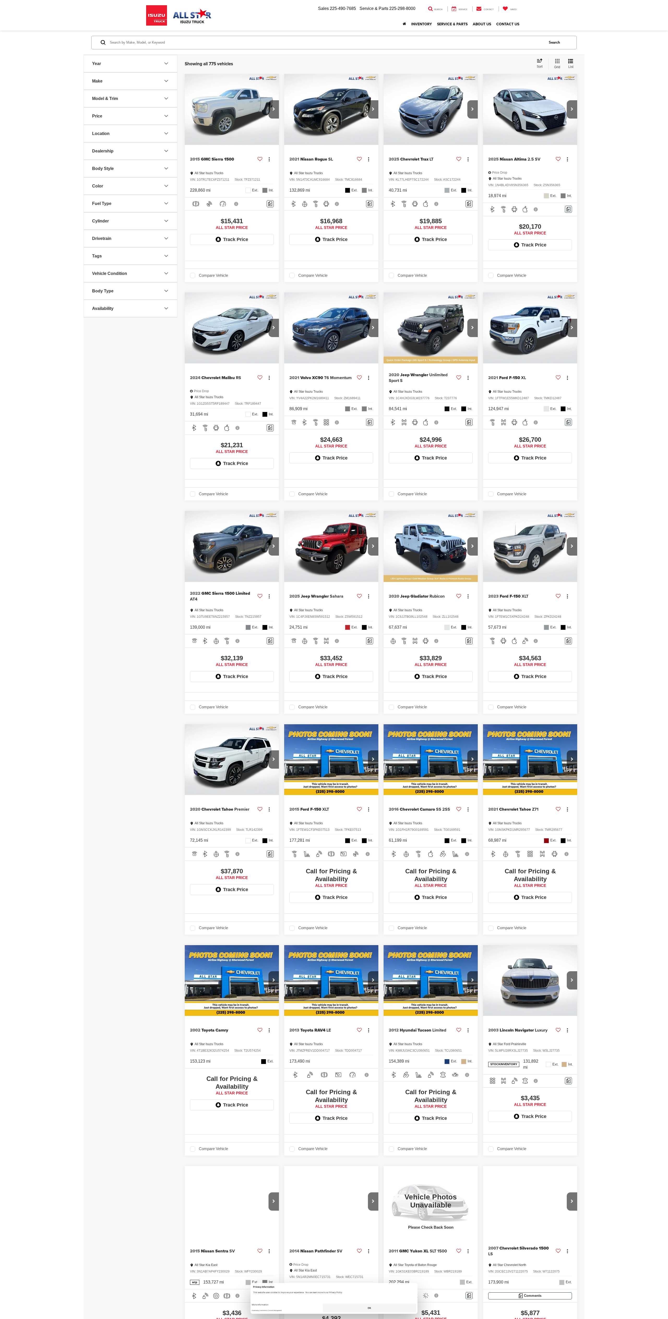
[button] (274, 109)
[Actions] (269, 159)
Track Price (235, 239)
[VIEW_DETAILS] (431, 1201)
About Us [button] (482, 24)
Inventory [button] (421, 24)
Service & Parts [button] (452, 24)
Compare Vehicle (213, 275)
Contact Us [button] (507, 24)
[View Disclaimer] (236, 203)
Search (554, 42)
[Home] (404, 24)
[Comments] (270, 203)
